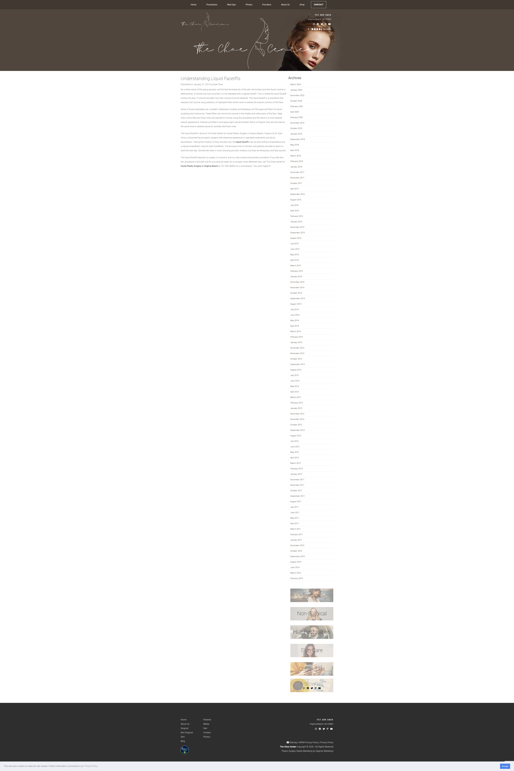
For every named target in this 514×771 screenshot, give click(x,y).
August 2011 (295, 501)
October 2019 (296, 128)
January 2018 (296, 166)
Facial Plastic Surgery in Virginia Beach (199, 166)
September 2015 (297, 232)
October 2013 (296, 358)
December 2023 (297, 95)
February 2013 (296, 402)
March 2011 (295, 529)
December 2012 (297, 413)
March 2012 (295, 463)
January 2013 (296, 408)
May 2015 (294, 254)
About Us (285, 4)
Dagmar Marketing (324, 751)
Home (193, 4)
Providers (266, 4)
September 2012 (297, 430)
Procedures (211, 4)
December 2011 (297, 479)
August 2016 (295, 199)
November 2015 (297, 227)
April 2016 (294, 210)
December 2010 (297, 545)
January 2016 (296, 221)
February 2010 (296, 578)
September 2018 (297, 139)
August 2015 (295, 238)
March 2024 (295, 84)
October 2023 (296, 100)
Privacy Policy (326, 742)
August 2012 (295, 435)
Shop (302, 4)
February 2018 (296, 161)
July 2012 (294, 441)
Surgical (184, 728)
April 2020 (294, 111)
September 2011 (297, 496)
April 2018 (294, 150)
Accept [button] (505, 766)
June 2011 (294, 512)
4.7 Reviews (319, 29)
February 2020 (296, 117)
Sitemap (293, 742)
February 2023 (296, 106)
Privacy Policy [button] (91, 766)
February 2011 (296, 534)
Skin (183, 736)
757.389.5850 (323, 15)
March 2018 (295, 155)
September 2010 (297, 556)
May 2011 (294, 518)
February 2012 (296, 468)
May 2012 (294, 452)
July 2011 (294, 507)
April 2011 (294, 523)
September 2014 (297, 298)
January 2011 (296, 539)
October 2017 (296, 183)
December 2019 (297, 122)
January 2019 (296, 133)
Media (206, 724)
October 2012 (296, 424)
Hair (205, 728)
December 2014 (297, 282)
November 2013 (297, 353)
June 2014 (294, 314)
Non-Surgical (187, 732)
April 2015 (294, 260)
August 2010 (295, 561)
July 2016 (294, 205)
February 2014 (296, 336)
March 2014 (295, 331)
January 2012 (296, 474)
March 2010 (295, 572)
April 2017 (294, 188)
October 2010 (296, 550)
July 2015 (294, 243)
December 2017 (297, 172)
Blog (183, 741)
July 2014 (294, 309)
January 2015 (296, 276)
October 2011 (296, 490)
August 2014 (295, 304)
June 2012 (294, 446)
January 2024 (296, 89)
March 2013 (295, 397)
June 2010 (294, 567)
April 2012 (294, 457)
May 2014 (294, 320)
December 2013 (297, 347)
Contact (318, 4)
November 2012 (297, 419)
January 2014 (296, 342)
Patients (207, 719)
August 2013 (295, 369)
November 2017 (297, 177)
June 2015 (294, 249)
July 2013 (294, 375)
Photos (249, 4)
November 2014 (297, 287)
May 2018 (294, 144)
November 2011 (297, 485)
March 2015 (295, 265)
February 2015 (296, 271)
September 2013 (297, 364)
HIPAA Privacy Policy (308, 742)
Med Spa (231, 4)
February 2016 (296, 216)
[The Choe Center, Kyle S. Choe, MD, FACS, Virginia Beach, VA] (205, 22)
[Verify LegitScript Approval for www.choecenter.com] (185, 749)
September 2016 (297, 194)
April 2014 (294, 325)
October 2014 (296, 293)
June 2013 (294, 380)
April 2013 (294, 391)
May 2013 (294, 386)
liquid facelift (242, 142)
